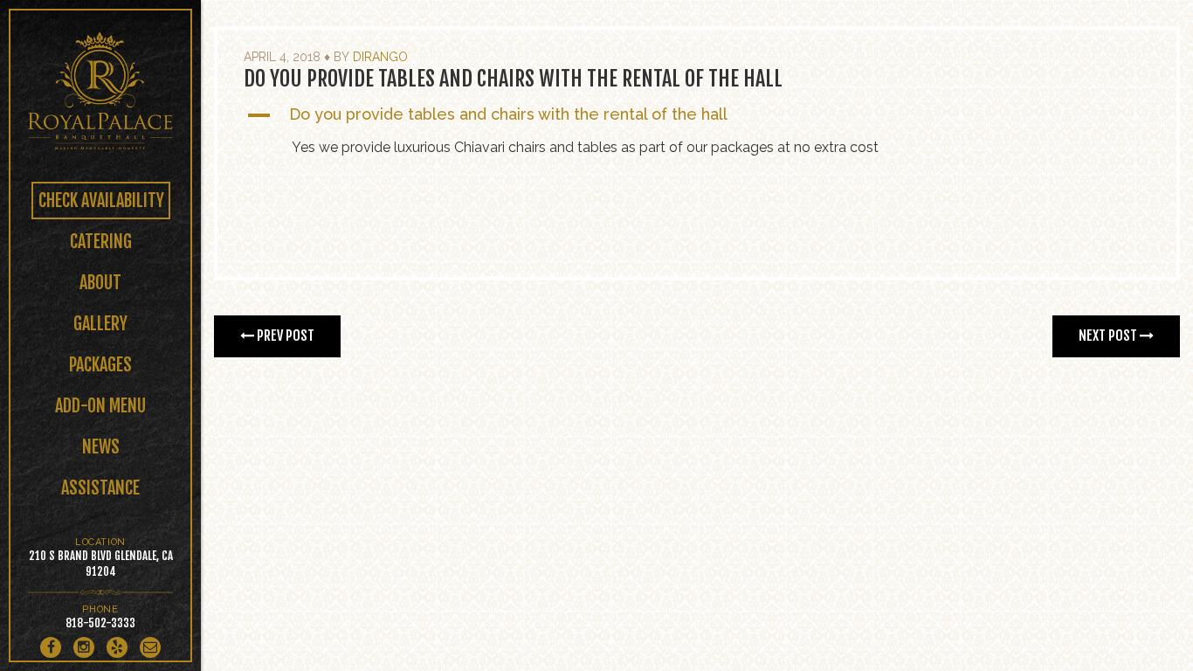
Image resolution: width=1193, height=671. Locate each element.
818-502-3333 (100, 623)
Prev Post (284, 335)
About (100, 283)
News (101, 447)
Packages (100, 365)
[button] (697, 115)
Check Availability (101, 200)
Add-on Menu (100, 406)
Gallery (100, 324)
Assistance (100, 488)
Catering (101, 241)
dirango (380, 57)
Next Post (1109, 335)
